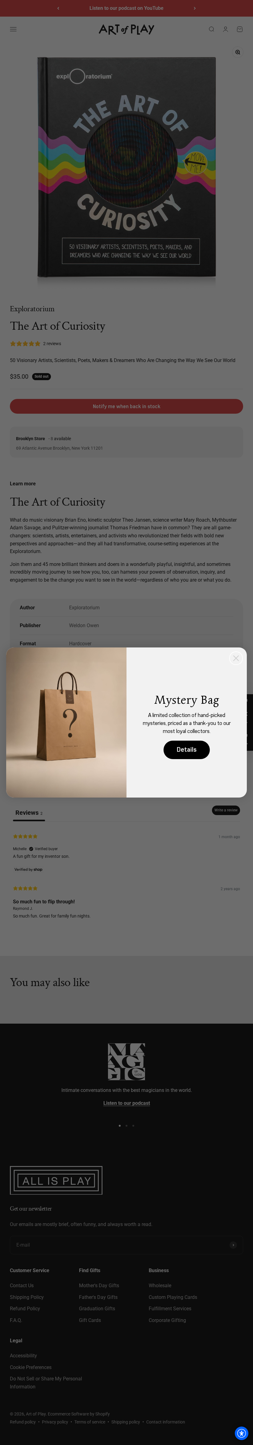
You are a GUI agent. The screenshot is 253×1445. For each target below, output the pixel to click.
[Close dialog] (236, 658)
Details (187, 749)
